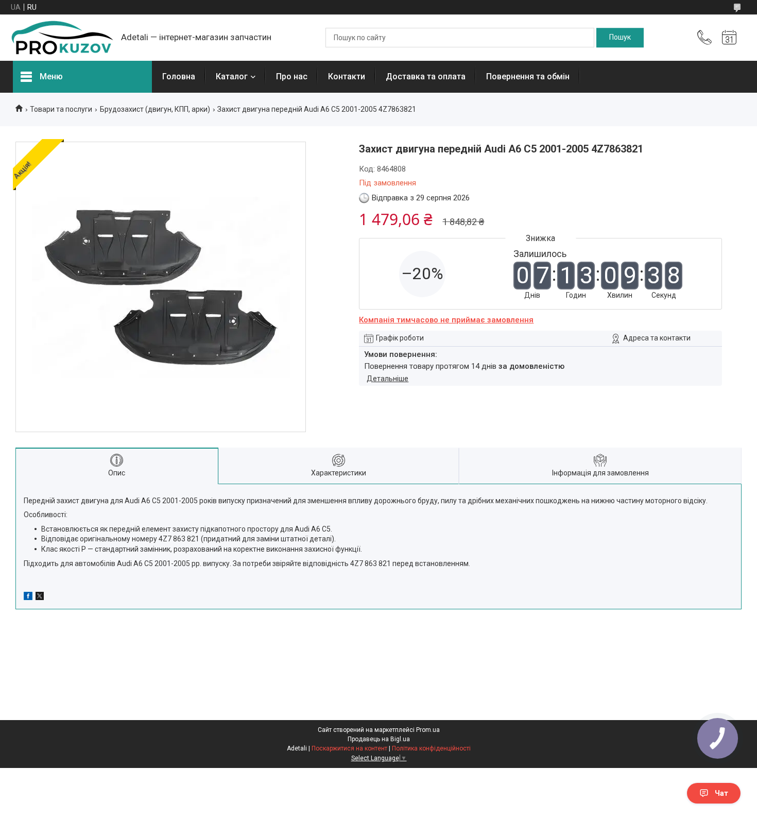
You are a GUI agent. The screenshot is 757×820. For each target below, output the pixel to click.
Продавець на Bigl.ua (379, 739)
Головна (178, 76)
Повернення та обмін (528, 76)
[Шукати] (620, 37)
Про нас (291, 76)
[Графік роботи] (729, 37)
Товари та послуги (61, 109)
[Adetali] (61, 38)
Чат (721, 793)
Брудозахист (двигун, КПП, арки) (155, 109)
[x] (40, 597)
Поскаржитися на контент (349, 748)
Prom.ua (428, 729)
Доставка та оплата (426, 76)
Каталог (232, 76)
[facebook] (28, 597)
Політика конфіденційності (431, 748)
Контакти (346, 76)
